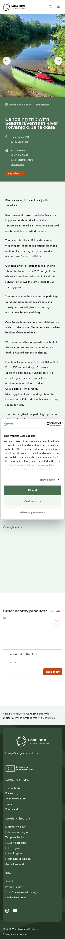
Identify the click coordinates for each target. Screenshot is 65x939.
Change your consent (15, 934)
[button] (7, 61)
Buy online (13, 173)
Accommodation (15, 798)
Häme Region (13, 853)
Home (6, 713)
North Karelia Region (18, 858)
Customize (30, 501)
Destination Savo (15, 826)
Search (9, 881)
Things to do (13, 787)
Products (18, 713)
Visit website (17, 164)
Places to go (12, 793)
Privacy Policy (13, 886)
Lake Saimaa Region (17, 832)
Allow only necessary (32, 512)
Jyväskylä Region (15, 842)
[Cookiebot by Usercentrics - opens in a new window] (46, 424)
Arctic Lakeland (14, 864)
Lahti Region (12, 848)
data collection (48, 469)
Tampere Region (15, 837)
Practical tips (13, 809)
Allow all (33, 490)
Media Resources (30, 897)
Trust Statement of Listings (21, 892)
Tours (8, 803)
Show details (47, 479)
